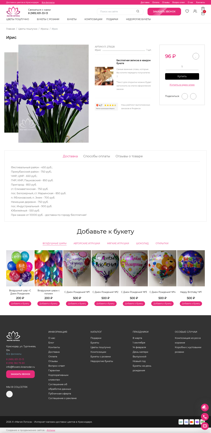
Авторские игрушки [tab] (87, 243)
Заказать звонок (20, 374)
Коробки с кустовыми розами (188, 349)
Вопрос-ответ (178, 2)
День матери (140, 351)
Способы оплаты (96, 156)
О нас (190, 2)
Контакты (200, 2)
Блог (51, 342)
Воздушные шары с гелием (49, 292)
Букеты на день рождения (142, 368)
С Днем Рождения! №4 (162, 292)
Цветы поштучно (18, 19)
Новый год (139, 361)
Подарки (112, 19)
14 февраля (139, 347)
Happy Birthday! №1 (191, 292)
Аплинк (51, 430)
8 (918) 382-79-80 (15, 363)
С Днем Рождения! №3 (134, 292)
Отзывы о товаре (129, 156)
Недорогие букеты (138, 19)
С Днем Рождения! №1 (77, 292)
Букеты (72, 19)
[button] (201, 273)
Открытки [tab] (162, 243)
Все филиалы (48, 2)
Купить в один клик (182, 84)
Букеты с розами (48, 19)
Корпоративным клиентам (58, 377)
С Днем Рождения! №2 (105, 292)
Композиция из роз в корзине (188, 340)
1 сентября (139, 342)
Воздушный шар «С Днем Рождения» (20, 292)
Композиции (93, 19)
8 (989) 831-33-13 (38, 13)
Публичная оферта (59, 393)
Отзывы (165, 2)
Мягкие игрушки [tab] (118, 243)
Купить (182, 76)
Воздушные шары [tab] (55, 243)
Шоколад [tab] (142, 243)
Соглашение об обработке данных (59, 386)
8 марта (137, 338)
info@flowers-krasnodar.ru (20, 367)
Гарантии (54, 370)
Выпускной (139, 356)
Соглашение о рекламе (62, 398)
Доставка (145, 2)
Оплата (155, 2)
